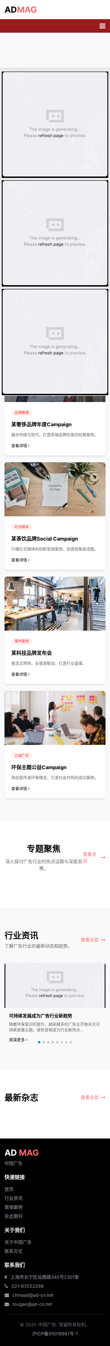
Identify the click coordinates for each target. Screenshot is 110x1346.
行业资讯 (14, 1198)
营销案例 (14, 1207)
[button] (39, 1042)
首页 (9, 1189)
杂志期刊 (14, 1216)
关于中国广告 (18, 1242)
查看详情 (19, 445)
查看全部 (89, 857)
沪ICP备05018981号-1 (55, 1333)
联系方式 (14, 1251)
